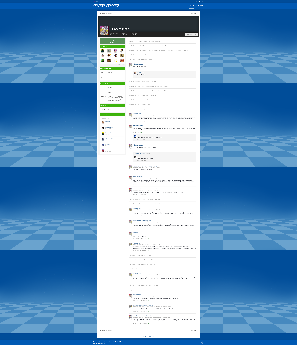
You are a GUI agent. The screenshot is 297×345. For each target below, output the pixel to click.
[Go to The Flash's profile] (122, 60)
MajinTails (107, 121)
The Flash (146, 264)
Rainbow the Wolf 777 (134, 41)
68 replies (144, 184)
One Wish (144, 104)
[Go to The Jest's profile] (115, 55)
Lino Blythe (107, 144)
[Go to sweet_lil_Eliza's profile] (115, 60)
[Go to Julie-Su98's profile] (115, 50)
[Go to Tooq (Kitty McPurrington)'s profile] (109, 60)
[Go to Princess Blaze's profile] (130, 65)
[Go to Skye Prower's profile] (109, 50)
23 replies (144, 228)
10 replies (144, 172)
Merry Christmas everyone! (148, 55)
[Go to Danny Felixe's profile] (109, 55)
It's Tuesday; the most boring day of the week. (153, 45)
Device (139, 136)
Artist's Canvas (156, 167)
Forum (191, 5)
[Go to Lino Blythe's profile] (103, 145)
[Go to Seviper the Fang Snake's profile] (122, 55)
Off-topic (158, 115)
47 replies (144, 311)
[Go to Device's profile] (135, 136)
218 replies (144, 121)
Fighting (155, 178)
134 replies (144, 323)
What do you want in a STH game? (142, 316)
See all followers (120, 64)
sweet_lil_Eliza (132, 290)
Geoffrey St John (109, 138)
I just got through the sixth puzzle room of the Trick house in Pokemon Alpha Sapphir (161, 50)
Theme (145, 336)
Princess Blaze (150, 41)
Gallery (199, 5)
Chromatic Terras (109, 133)
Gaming (156, 222)
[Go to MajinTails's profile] (103, 122)
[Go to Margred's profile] (103, 150)
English (97, 1)
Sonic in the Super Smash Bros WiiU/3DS (143, 305)
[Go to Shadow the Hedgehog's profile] (122, 50)
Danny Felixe (140, 72)
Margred (107, 149)
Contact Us (151, 336)
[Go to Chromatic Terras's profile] (102, 50)
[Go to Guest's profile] (135, 157)
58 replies (144, 238)
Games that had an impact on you (150, 100)
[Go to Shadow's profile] (102, 55)
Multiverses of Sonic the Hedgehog (164, 306)
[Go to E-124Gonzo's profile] (102, 60)
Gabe (130, 45)
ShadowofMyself (109, 127)
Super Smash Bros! (138, 176)
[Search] (196, 1)
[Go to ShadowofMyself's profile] (103, 128)
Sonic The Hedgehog (133, 199)
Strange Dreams (145, 81)
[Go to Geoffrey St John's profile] (103, 139)
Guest (145, 59)
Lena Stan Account (148, 285)
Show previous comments (142, 153)
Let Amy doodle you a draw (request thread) (152, 86)
